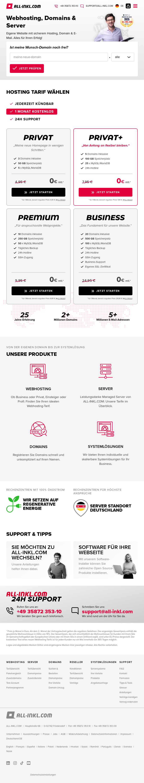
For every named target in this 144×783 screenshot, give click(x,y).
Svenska (127, 746)
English (9, 746)
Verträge (74, 683)
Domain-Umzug (56, 687)
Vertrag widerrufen (128, 701)
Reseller (76, 662)
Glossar (123, 687)
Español (31, 746)
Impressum (125, 734)
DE (122, 6)
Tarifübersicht (12, 668)
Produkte (95, 678)
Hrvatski (75, 746)
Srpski (84, 746)
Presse (46, 734)
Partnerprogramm (15, 687)
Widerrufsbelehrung (78, 734)
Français (20, 746)
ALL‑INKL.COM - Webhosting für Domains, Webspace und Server (23, 6)
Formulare (124, 678)
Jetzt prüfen (30, 68)
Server (33, 662)
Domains (55, 662)
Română (94, 746)
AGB (63, 734)
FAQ (121, 668)
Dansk (117, 746)
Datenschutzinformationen (104, 734)
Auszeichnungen (31, 734)
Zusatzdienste (34, 678)
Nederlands (62, 746)
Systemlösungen (104, 662)
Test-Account (12, 683)
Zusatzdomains (13, 678)
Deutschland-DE (14, 738)
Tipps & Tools (125, 683)
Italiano (41, 746)
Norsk (9, 751)
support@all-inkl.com (99, 6)
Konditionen (75, 668)
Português (107, 746)
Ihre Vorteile (54, 683)
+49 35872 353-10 (69, 6)
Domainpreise (34, 673)
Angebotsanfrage (99, 683)
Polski (51, 746)
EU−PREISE (61, 200)
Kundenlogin (128, 6)
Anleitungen (125, 692)
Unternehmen (13, 734)
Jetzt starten (41, 192)
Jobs (55, 734)
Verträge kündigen (128, 697)
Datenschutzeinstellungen (43, 774)
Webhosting (15, 662)
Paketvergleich (13, 673)
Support (125, 662)
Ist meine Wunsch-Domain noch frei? (39, 47)
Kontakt (123, 673)
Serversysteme (98, 668)
